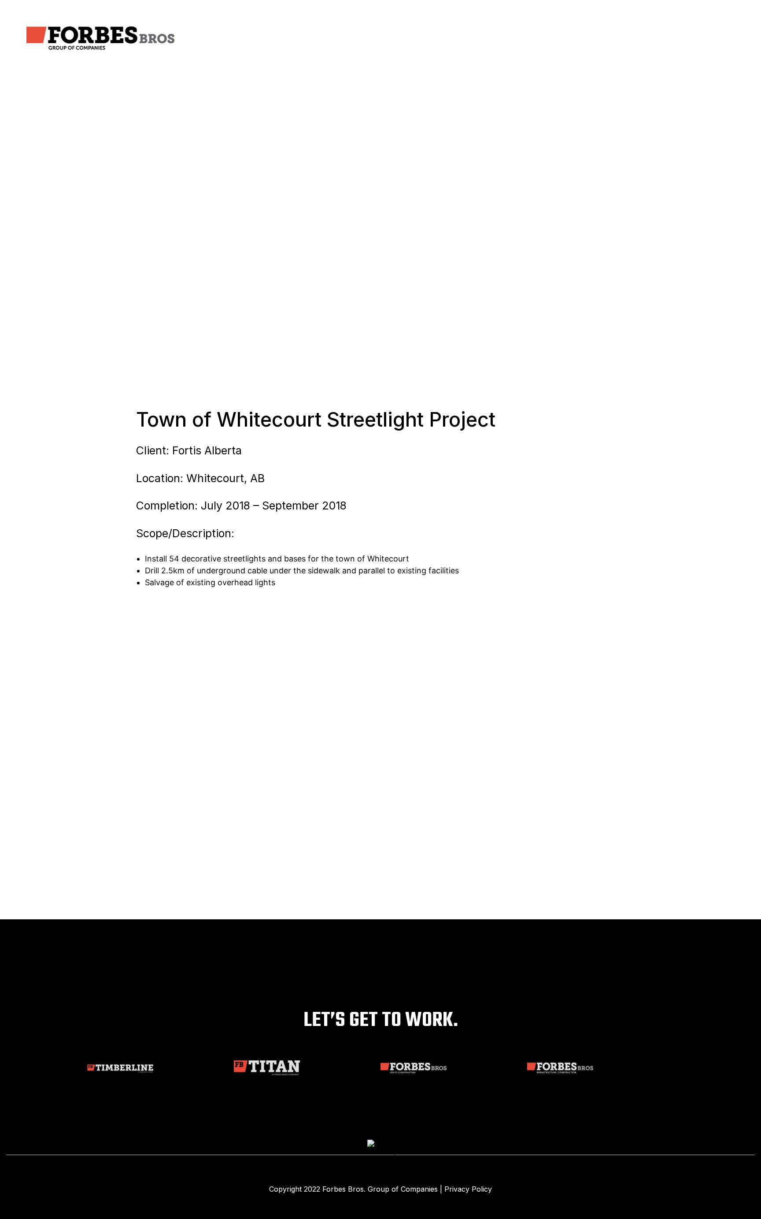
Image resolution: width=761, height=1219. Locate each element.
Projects (542, 38)
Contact (712, 38)
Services (494, 38)
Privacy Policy (468, 1189)
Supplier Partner (650, 38)
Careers (588, 38)
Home (419, 38)
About (453, 38)
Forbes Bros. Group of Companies (380, 1189)
